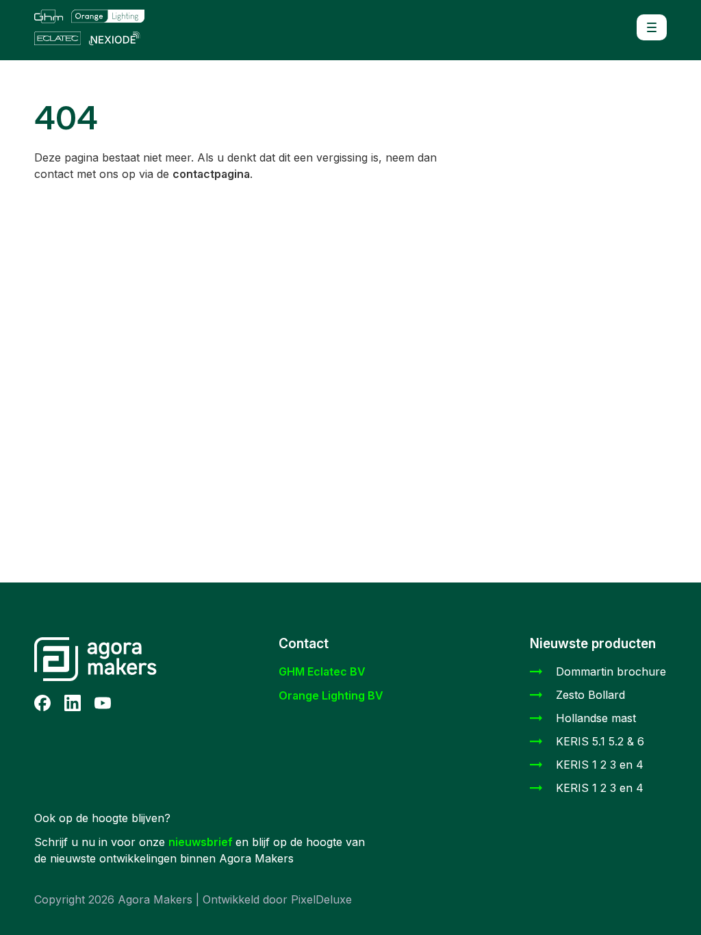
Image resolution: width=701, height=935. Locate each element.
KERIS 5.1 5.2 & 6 (600, 741)
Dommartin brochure (611, 671)
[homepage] (111, 27)
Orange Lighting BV (331, 695)
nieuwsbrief (201, 842)
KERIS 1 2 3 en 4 (599, 764)
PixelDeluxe (321, 899)
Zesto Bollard (590, 695)
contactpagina (211, 174)
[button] (652, 27)
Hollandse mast (596, 718)
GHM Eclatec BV (322, 671)
